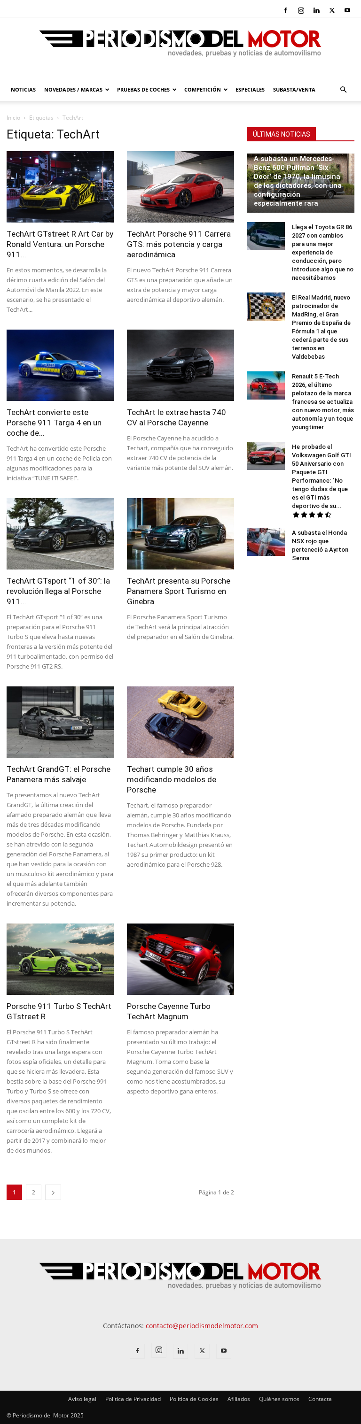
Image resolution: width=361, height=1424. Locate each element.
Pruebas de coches (143, 89)
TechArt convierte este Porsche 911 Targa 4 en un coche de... (54, 423)
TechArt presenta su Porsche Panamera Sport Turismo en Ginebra (178, 591)
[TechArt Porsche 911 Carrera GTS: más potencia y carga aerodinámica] (180, 187)
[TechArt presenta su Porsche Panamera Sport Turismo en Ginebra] (180, 534)
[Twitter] (332, 10)
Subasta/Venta (294, 89)
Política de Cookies (194, 1399)
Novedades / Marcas (73, 89)
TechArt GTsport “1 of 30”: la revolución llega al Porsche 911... (58, 591)
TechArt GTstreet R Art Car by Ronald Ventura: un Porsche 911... (60, 244)
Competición (202, 89)
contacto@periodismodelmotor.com (202, 1325)
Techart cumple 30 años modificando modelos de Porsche (171, 779)
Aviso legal (82, 1399)
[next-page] (53, 1192)
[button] (343, 89)
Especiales (250, 89)
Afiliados (239, 1399)
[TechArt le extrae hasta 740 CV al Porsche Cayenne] (180, 365)
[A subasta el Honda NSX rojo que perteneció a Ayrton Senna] (266, 542)
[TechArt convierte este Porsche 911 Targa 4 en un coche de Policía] (60, 365)
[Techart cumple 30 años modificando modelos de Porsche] (180, 722)
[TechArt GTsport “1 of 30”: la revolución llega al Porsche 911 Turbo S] (60, 534)
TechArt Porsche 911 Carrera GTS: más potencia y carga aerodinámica (179, 244)
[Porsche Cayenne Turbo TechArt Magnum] (180, 959)
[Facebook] (285, 10)
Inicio (13, 118)
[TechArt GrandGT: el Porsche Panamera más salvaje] (60, 722)
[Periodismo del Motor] (180, 48)
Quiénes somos (279, 1399)
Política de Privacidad (133, 1399)
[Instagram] (301, 10)
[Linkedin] (316, 10)
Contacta (320, 1399)
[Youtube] (347, 10)
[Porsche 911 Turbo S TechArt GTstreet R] (60, 959)
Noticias (23, 89)
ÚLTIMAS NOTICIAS (281, 134)
